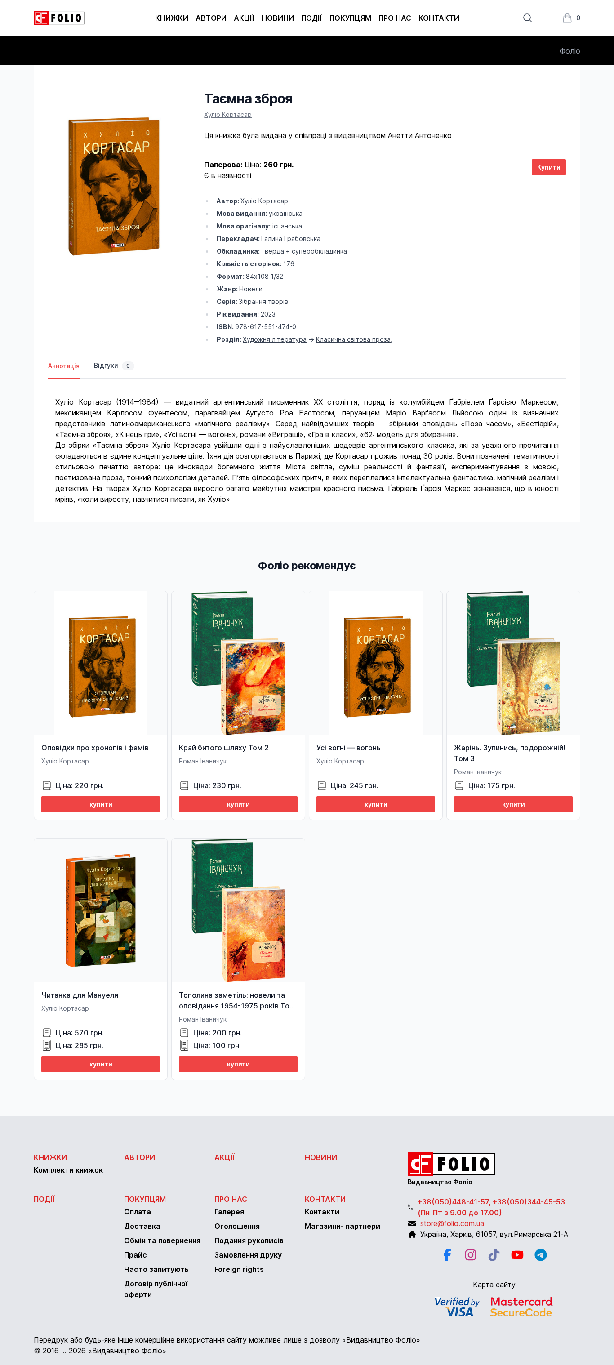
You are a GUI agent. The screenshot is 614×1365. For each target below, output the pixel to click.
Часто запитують (156, 1269)
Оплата (137, 1211)
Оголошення (237, 1226)
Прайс (135, 1254)
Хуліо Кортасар (228, 114)
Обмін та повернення (162, 1240)
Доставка (142, 1226)
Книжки (171, 17)
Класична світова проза (353, 339)
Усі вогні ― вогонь (348, 747)
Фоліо (570, 50)
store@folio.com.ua (452, 1223)
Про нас (394, 17)
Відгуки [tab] (112, 365)
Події (311, 17)
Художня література (275, 339)
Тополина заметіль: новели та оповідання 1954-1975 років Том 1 (237, 1005)
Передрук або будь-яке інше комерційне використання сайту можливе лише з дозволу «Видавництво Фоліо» (227, 1339)
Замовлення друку (248, 1254)
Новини (278, 17)
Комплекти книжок (68, 1169)
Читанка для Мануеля (79, 994)
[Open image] (111, 181)
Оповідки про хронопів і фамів (95, 747)
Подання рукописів (249, 1240)
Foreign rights (239, 1269)
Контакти (438, 17)
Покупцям (350, 17)
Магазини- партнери (342, 1226)
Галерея (229, 1211)
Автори (211, 17)
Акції (244, 17)
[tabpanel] (307, 441)
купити (100, 804)
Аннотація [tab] (64, 366)
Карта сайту (494, 1284)
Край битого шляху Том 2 (224, 747)
